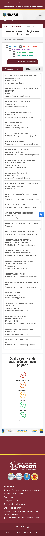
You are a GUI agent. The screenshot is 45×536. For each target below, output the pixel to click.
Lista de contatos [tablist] (13, 69)
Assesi (14, 533)
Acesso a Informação (17, 26)
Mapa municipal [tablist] (33, 69)
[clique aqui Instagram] (28, 527)
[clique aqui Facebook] (22, 527)
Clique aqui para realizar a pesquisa (23, 61)
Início (5, 26)
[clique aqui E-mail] (17, 527)
